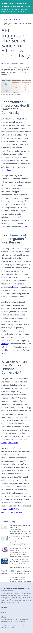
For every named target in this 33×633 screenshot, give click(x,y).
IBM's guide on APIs (9, 443)
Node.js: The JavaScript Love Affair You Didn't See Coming (19, 561)
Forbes (15, 287)
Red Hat (23, 227)
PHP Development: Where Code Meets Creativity (20, 549)
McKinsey (5, 343)
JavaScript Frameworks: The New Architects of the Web (20, 538)
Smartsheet (6, 170)
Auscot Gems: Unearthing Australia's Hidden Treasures (15, 5)
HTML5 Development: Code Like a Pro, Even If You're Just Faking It (20, 573)
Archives (3, 612)
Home (5, 19)
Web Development (14, 19)
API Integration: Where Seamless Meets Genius (20, 526)
